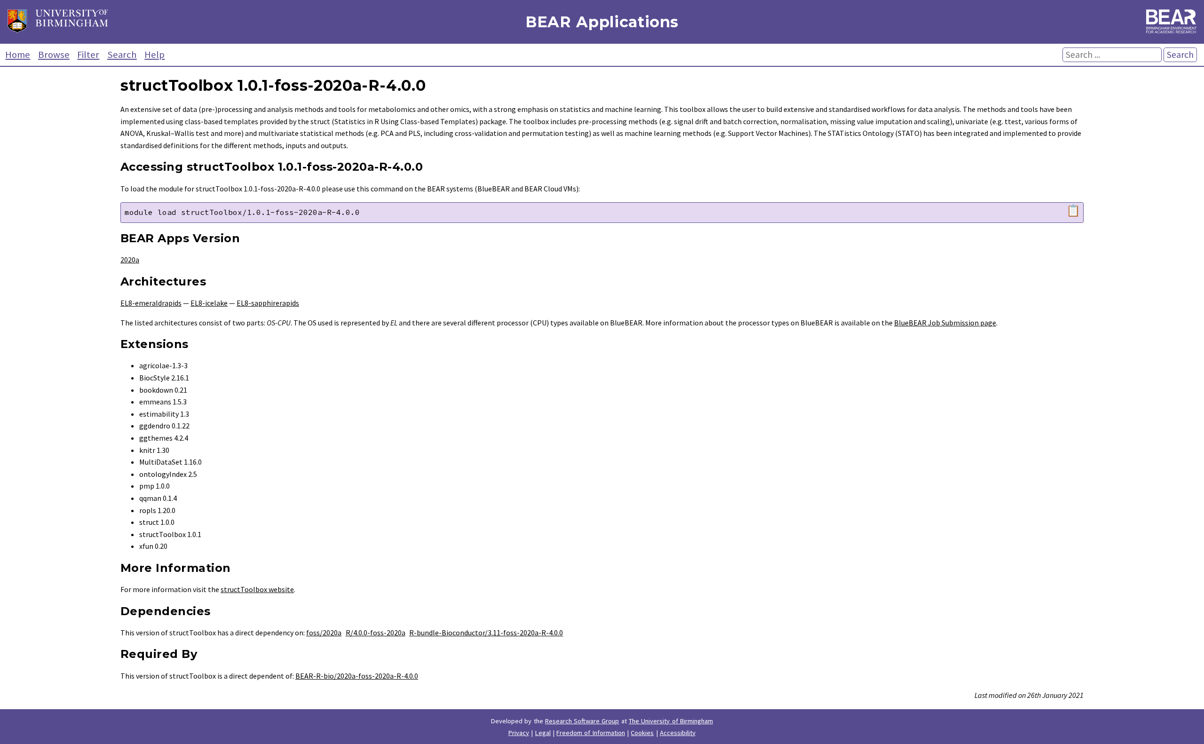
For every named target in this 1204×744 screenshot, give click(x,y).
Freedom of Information (590, 732)
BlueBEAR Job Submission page (945, 322)
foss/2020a (323, 632)
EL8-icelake (209, 303)
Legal (543, 732)
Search (122, 54)
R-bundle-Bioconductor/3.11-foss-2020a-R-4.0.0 (486, 632)
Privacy (518, 732)
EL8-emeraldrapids (151, 303)
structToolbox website (257, 589)
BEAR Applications (602, 22)
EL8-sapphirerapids (268, 303)
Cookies (642, 732)
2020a (129, 259)
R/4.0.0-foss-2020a (375, 632)
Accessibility (678, 732)
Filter (88, 54)
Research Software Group (582, 721)
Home (17, 54)
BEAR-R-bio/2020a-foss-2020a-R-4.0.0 (356, 676)
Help (154, 54)
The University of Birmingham (671, 721)
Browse (54, 54)
